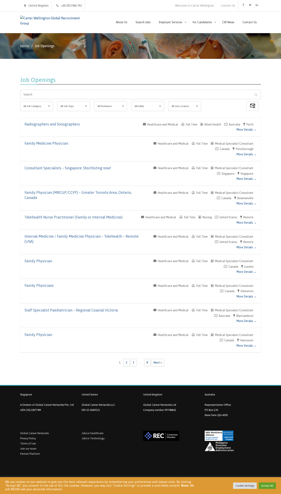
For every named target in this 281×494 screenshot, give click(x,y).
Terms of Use (28, 443)
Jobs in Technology (93, 438)
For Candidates (202, 22)
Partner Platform (30, 453)
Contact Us (228, 5)
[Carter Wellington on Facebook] (243, 5)
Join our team (28, 448)
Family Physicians (39, 285)
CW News (228, 22)
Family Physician (38, 261)
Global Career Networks (34, 433)
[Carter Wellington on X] (250, 5)
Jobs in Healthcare (92, 433)
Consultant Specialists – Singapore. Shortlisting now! (67, 168)
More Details (245, 129)
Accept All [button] (267, 485)
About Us (121, 22)
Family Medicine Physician (46, 143)
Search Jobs (143, 22)
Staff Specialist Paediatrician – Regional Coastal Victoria (71, 310)
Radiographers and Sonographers (52, 124)
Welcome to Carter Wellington (194, 5)
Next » (157, 362)
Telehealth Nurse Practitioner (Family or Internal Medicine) (73, 217)
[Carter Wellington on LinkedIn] (257, 5)
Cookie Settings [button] (245, 485)
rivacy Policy (29, 438)
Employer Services (170, 22)
